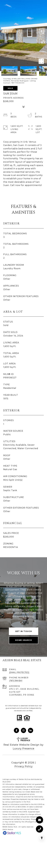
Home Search (23, 640)
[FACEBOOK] (16, 730)
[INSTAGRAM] (23, 730)
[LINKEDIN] (30, 730)
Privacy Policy (23, 766)
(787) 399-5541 (15, 680)
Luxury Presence (23, 748)
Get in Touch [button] (23, 631)
